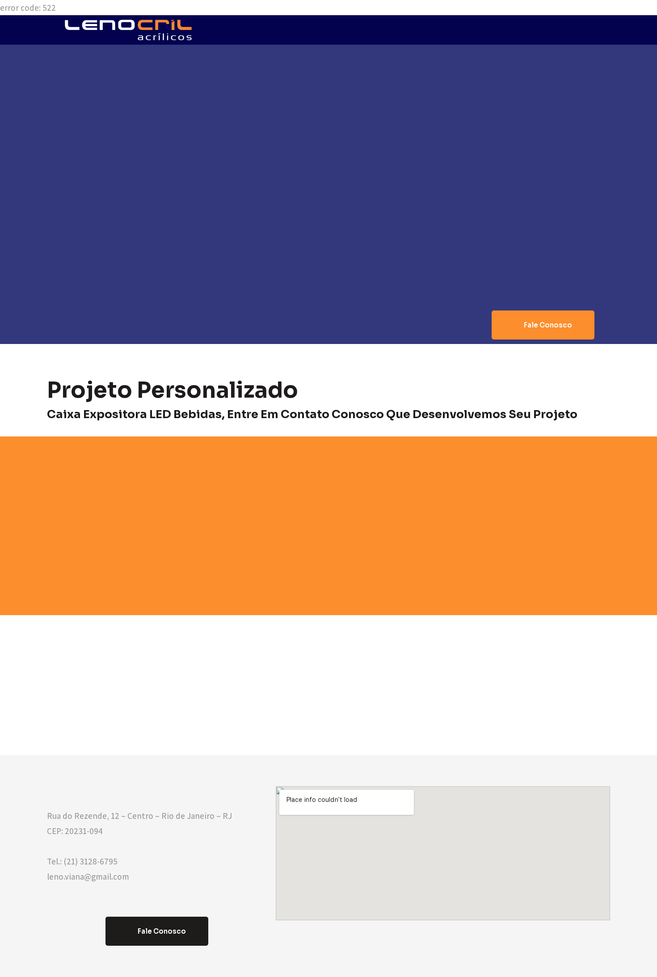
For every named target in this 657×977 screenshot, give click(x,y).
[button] (543, 325)
